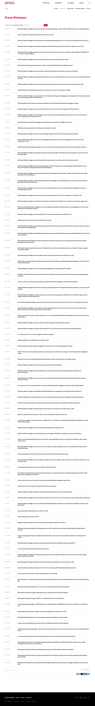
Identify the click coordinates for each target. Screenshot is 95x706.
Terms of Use (16, 701)
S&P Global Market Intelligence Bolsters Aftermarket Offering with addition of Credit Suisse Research (45, 492)
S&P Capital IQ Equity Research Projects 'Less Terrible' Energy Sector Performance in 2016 (42, 611)
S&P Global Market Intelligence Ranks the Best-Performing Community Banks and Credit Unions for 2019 (46, 562)
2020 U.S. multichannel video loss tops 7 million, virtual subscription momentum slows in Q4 (42, 414)
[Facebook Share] (86, 674)
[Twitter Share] (82, 674)
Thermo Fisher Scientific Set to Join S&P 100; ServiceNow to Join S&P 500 (37, 573)
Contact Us (29, 697)
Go (45, 25)
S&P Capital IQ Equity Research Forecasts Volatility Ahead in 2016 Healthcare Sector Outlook (43, 617)
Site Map (34, 701)
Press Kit (88, 8)
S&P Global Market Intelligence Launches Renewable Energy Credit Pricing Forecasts (41, 427)
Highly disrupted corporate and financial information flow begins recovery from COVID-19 (42, 522)
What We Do (58, 3)
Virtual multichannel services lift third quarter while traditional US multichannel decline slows (43, 454)
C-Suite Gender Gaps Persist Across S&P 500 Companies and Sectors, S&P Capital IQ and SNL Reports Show (46, 636)
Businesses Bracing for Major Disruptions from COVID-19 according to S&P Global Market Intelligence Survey (47, 568)
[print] (89, 674)
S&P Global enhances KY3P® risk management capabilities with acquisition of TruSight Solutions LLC (45, 122)
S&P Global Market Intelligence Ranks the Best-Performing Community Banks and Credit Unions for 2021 (46, 255)
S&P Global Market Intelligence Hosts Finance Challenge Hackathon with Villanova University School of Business (48, 134)
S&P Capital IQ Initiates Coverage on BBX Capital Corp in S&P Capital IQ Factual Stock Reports (43, 592)
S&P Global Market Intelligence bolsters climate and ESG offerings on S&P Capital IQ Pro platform (44, 322)
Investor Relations (10, 697)
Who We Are (46, 3)
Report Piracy (28, 701)
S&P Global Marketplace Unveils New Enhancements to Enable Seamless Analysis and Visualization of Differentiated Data (50, 397)
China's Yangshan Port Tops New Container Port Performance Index (36, 34)
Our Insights (70, 3)
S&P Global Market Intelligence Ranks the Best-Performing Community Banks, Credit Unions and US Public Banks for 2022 (50, 84)
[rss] (77, 674)
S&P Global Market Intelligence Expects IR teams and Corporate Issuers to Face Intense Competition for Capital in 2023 (50, 195)
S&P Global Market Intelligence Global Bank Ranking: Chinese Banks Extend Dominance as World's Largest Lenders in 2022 (51, 46)
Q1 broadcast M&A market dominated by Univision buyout (33, 549)
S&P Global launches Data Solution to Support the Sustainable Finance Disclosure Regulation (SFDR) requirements (49, 403)
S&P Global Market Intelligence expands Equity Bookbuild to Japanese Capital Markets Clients (43, 59)
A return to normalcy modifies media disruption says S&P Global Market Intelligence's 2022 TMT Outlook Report (48, 281)
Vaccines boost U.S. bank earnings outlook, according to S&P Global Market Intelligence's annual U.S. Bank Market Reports (51, 385)
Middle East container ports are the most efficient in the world (34, 220)
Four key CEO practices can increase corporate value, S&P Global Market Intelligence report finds (44, 480)
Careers (81, 3)
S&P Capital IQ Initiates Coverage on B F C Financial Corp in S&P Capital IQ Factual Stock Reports (43, 586)
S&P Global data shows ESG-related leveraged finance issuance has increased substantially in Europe (45, 346)
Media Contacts (70, 8)
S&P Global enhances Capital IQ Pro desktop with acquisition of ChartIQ (37, 128)
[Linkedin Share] (84, 674)
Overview (56, 8)
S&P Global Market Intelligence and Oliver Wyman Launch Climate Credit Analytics (40, 365)
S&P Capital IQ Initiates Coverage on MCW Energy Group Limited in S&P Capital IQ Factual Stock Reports (45, 649)
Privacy (22, 701)
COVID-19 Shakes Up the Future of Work (28, 516)
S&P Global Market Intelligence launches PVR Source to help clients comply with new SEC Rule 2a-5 (44, 214)
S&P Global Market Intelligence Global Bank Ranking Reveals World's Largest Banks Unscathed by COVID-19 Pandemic (49, 391)
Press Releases (62, 8)
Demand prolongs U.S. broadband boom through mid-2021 (33, 340)
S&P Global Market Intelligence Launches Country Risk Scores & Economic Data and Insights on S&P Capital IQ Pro (48, 109)
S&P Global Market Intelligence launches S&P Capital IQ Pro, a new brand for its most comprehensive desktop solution (49, 328)
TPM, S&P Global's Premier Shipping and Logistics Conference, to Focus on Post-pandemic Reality (44, 90)
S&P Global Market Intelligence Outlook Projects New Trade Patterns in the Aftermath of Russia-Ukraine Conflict (48, 160)
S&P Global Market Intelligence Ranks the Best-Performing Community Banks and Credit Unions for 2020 (46, 408)
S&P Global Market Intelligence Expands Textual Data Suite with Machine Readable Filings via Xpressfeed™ (46, 543)
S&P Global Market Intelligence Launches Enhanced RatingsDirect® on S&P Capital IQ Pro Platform (44, 268)
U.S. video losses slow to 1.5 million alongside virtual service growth (36, 334)
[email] (79, 674)
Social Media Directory (80, 8)
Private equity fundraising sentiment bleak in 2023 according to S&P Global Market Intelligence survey (45, 65)
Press (17, 697)
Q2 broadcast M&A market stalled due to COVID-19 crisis (33, 511)
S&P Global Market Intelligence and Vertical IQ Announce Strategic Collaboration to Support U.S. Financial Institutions (49, 433)
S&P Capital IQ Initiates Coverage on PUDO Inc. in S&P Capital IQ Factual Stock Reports (41, 598)
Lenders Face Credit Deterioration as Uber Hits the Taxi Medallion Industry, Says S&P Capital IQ (43, 623)
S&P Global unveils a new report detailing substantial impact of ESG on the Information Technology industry (47, 359)
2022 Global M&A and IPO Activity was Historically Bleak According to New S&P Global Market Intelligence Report (48, 103)
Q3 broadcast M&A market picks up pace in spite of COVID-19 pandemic (37, 467)
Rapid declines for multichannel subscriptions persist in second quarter (37, 486)
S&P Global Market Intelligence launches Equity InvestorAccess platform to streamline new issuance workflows (48, 71)
